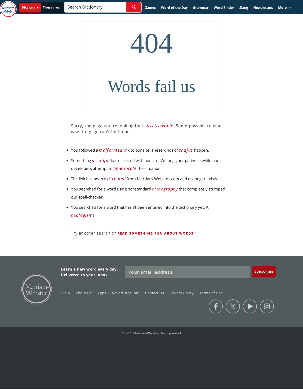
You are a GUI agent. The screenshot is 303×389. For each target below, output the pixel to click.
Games (150, 7)
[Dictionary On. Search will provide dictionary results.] (41, 7)
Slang (243, 7)
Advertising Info (126, 292)
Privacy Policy (182, 292)
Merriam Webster (36, 288)
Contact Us (155, 292)
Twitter (233, 306)
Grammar (201, 7)
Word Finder (224, 7)
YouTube (250, 306)
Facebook (216, 306)
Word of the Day (174, 7)
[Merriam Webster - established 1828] (8, 5)
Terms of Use (211, 292)
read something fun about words (155, 233)
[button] (285, 7)
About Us (84, 292)
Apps (102, 292)
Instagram (267, 306)
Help (66, 292)
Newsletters (263, 7)
